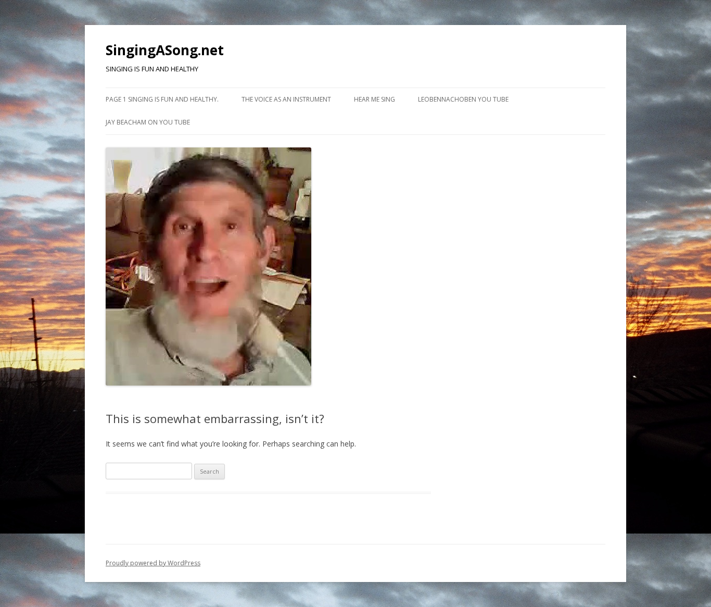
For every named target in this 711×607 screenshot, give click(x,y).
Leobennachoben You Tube (463, 99)
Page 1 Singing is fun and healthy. (162, 99)
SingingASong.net (165, 50)
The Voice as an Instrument (286, 99)
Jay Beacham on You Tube (148, 122)
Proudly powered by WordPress (153, 563)
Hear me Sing (374, 99)
